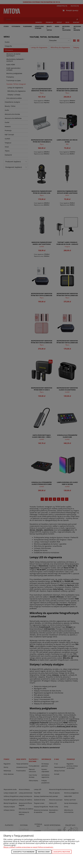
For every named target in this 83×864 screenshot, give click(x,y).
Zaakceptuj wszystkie (61, 852)
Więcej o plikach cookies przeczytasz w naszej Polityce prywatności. (28, 847)
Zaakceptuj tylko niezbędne (23, 852)
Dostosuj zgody (44, 852)
